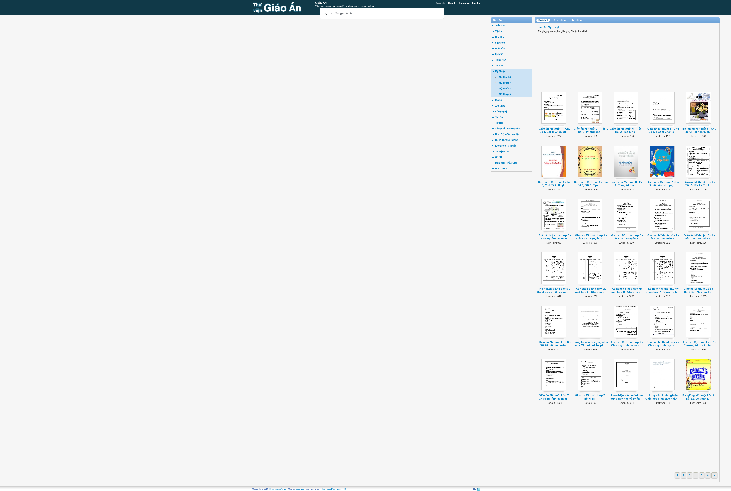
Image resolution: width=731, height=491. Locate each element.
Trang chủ (441, 3)
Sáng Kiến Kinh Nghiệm (508, 128)
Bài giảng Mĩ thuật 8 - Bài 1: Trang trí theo (627, 183)
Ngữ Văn (500, 48)
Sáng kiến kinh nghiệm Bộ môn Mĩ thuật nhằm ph (591, 343)
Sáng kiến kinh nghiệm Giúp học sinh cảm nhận (661, 397)
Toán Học (500, 25)
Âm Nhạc (500, 105)
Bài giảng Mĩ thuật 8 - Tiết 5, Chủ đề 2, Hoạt (554, 183)
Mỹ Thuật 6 (505, 77)
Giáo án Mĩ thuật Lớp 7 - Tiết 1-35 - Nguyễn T (663, 237)
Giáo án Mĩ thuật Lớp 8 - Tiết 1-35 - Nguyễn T (627, 237)
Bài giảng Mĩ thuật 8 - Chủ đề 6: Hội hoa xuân (699, 130)
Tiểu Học (500, 123)
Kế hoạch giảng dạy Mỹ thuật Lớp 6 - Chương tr (589, 290)
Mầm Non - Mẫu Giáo (506, 163)
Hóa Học (499, 37)
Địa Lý (498, 100)
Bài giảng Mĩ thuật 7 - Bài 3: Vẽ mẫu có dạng (663, 183)
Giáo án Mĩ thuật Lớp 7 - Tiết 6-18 (591, 397)
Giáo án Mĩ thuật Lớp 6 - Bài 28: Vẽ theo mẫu (555, 343)
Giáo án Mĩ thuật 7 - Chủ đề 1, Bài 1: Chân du (555, 130)
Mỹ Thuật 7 (505, 83)
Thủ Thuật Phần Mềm (331, 489)
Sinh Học (500, 43)
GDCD (498, 157)
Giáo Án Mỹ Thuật (548, 27)
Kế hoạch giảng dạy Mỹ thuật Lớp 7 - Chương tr (662, 290)
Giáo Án (321, 2)
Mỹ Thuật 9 (505, 94)
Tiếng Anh (500, 60)
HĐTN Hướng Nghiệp (506, 140)
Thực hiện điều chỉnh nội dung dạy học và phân (627, 397)
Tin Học (499, 65)
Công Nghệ (501, 111)
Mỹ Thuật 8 (505, 88)
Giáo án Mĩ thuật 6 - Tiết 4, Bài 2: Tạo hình (627, 130)
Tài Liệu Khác (502, 151)
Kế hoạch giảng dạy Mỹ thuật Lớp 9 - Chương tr (553, 290)
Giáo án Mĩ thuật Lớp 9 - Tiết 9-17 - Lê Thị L (699, 183)
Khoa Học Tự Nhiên (505, 145)
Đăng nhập (464, 3)
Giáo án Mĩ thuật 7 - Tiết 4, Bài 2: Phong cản (591, 130)
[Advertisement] (511, 232)
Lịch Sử (499, 54)
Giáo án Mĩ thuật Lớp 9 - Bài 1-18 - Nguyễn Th (699, 290)
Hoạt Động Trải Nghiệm (507, 134)
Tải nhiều (577, 20)
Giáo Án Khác (502, 168)
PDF (345, 489)
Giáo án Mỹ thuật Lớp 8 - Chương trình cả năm (555, 237)
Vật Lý (498, 31)
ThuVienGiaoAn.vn (277, 489)
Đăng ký (452, 3)
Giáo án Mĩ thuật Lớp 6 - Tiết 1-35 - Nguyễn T (699, 237)
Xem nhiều (560, 20)
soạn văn (300, 489)
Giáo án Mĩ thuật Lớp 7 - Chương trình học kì (663, 343)
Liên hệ (476, 3)
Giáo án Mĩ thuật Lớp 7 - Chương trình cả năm (627, 343)
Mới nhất (543, 20)
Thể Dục (499, 117)
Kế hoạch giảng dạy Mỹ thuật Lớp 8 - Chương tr (626, 290)
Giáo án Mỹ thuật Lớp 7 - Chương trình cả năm (699, 343)
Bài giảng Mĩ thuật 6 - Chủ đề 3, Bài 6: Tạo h (591, 183)
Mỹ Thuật (500, 71)
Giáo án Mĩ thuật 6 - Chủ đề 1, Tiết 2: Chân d (663, 130)
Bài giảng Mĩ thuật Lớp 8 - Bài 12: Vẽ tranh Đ (699, 397)
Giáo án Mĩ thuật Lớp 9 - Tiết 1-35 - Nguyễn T (591, 237)
